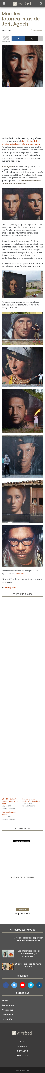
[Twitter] (32, 38)
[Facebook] (18, 38)
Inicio (22, 1041)
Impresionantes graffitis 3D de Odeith (31, 800)
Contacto (22, 1051)
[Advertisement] (22, 111)
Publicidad (22, 1055)
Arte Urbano (7, 1010)
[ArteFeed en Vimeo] (31, 985)
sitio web (20, 573)
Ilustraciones (8, 1005)
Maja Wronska (22, 913)
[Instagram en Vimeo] (39, 985)
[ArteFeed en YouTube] (22, 985)
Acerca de (22, 1046)
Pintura (5, 1000)
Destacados (7, 1014)
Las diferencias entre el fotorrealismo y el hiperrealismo (29, 954)
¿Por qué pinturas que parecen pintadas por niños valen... (28, 939)
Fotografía (7, 1019)
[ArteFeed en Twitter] (14, 985)
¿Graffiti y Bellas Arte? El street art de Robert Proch (10, 801)
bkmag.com (10, 587)
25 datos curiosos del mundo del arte (29, 965)
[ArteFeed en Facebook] (6, 985)
